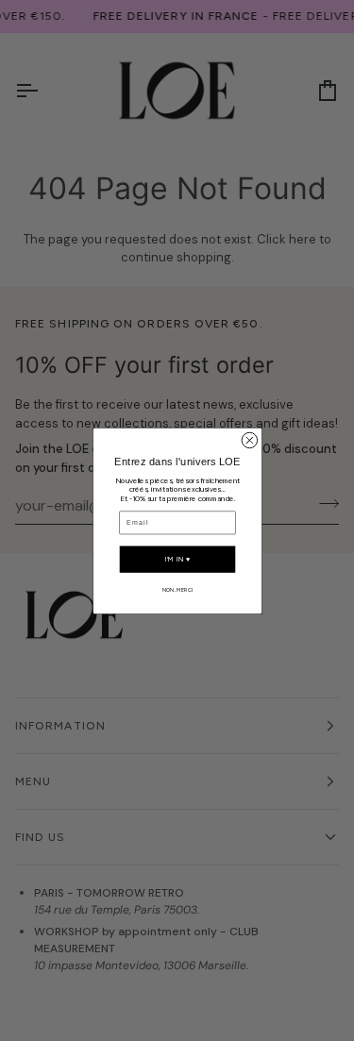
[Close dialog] (249, 439)
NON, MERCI (176, 588)
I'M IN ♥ (177, 559)
